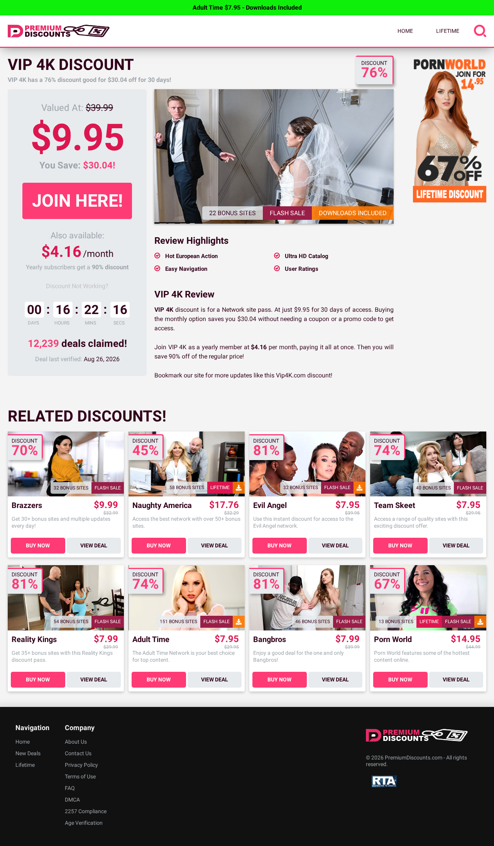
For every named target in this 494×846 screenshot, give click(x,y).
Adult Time (150, 639)
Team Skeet (394, 505)
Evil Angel (270, 505)
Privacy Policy (81, 765)
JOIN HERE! (77, 200)
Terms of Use (80, 776)
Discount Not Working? (77, 286)
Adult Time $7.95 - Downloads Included (247, 7)
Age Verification (84, 823)
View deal (93, 545)
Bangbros (269, 639)
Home (405, 31)
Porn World (393, 639)
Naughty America (162, 505)
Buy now (38, 545)
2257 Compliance (86, 811)
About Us (76, 742)
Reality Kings (34, 639)
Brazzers (27, 505)
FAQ (70, 788)
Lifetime (447, 31)
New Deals (28, 753)
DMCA (72, 800)
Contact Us (78, 753)
